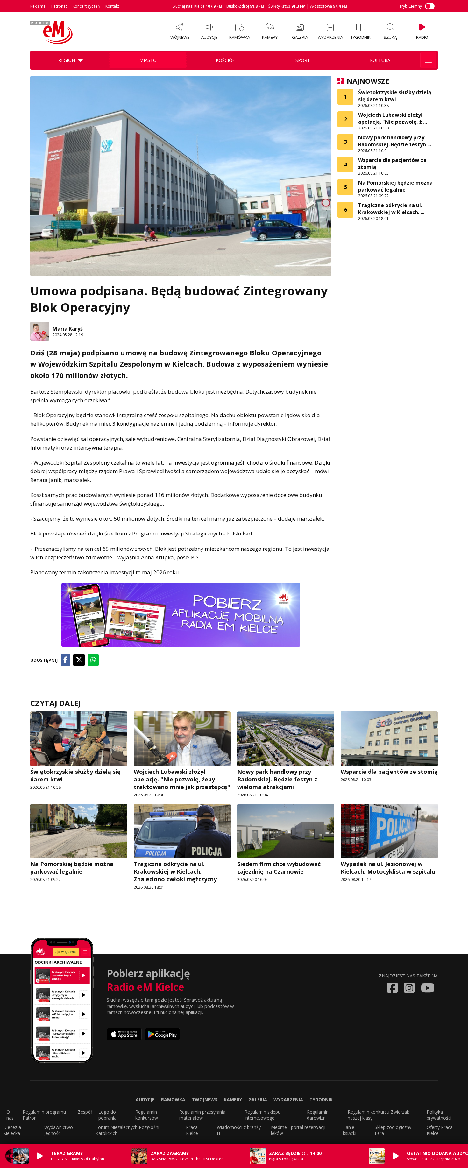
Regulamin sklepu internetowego (262, 1115)
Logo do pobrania (107, 1115)
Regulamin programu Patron (44, 1115)
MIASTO (148, 60)
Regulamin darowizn (318, 1115)
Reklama (38, 6)
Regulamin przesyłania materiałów (202, 1115)
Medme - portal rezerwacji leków (298, 1130)
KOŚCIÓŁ (225, 60)
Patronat (59, 6)
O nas (10, 1115)
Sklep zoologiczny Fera (393, 1130)
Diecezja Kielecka (12, 1130)
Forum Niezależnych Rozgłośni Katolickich (127, 1130)
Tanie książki (349, 1130)
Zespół (85, 1112)
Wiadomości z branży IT (239, 1130)
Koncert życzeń (86, 6)
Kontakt (112, 6)
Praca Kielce (192, 1130)
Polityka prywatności (439, 1115)
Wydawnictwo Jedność (58, 1130)
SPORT (302, 60)
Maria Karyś (68, 328)
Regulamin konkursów (146, 1115)
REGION (66, 60)
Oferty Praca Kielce (440, 1130)
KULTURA (380, 60)
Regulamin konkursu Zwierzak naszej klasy (378, 1115)
